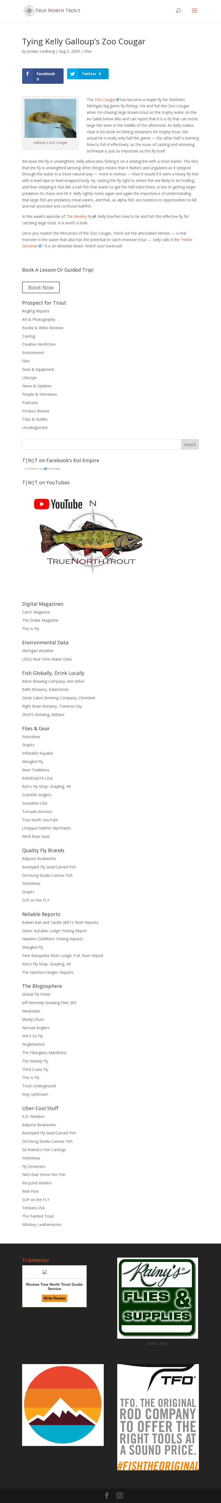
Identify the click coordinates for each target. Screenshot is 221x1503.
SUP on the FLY (35, 900)
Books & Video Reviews (43, 327)
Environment (33, 352)
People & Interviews (39, 394)
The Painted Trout (38, 1216)
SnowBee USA (34, 803)
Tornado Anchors (37, 811)
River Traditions (35, 769)
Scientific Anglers (36, 794)
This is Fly (30, 628)
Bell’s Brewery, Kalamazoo (45, 689)
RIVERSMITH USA (37, 778)
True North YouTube (40, 819)
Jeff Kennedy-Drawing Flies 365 (49, 1002)
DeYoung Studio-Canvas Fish (47, 875)
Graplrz (28, 744)
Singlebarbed (33, 1044)
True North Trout (34, 468)
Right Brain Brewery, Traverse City (52, 706)
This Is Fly (30, 1077)
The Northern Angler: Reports (48, 972)
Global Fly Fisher (36, 994)
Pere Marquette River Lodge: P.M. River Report (62, 955)
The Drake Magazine (40, 620)
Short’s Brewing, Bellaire (43, 714)
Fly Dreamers (34, 1166)
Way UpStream (35, 1094)
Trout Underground (39, 1085)
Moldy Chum (33, 1019)
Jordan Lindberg (41, 51)
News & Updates (37, 385)
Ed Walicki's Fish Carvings (44, 1149)
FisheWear (31, 736)
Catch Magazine (36, 612)
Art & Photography (38, 319)
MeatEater (31, 1011)
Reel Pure (30, 1191)
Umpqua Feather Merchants (46, 828)
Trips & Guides (35, 419)
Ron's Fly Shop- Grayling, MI (46, 786)
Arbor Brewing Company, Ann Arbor (53, 681)
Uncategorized (34, 427)
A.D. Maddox (33, 1116)
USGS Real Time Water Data (47, 659)
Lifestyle (29, 377)
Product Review (35, 411)
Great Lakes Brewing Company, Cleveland (58, 697)
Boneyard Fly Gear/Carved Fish (49, 866)
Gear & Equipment (38, 369)
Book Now (41, 287)
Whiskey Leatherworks (41, 1224)
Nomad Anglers (35, 1027)
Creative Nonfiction (39, 344)
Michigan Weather (38, 650)
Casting (28, 336)
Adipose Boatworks (39, 858)
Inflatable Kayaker (37, 753)
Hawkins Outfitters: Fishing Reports (52, 938)
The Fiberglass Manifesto (44, 1052)
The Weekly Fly (79, 216)
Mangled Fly (32, 761)
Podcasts (30, 402)
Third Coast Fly (35, 1069)
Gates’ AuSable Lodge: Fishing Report (54, 930)
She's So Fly (32, 1035)
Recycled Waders (37, 1182)
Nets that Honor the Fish (43, 1174)
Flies (88, 51)
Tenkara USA (33, 1207)
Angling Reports (36, 311)
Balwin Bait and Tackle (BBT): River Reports (60, 922)
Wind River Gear (36, 836)
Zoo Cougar (105, 99)
